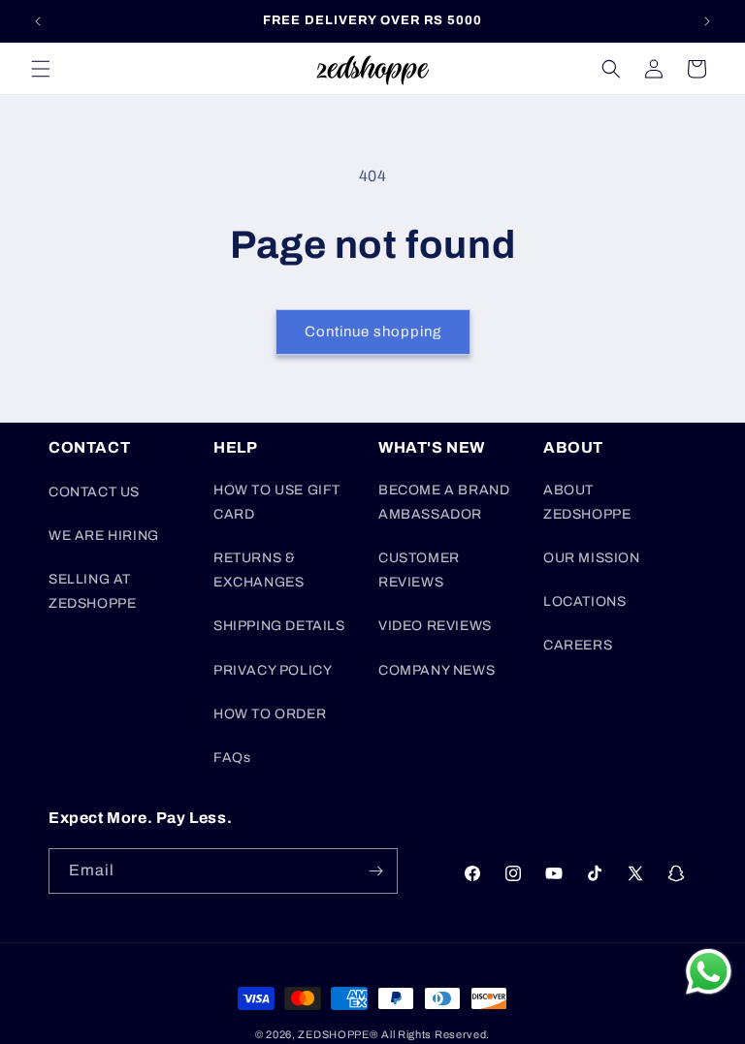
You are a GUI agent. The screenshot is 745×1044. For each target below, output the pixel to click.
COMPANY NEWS (436, 670)
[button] (40, 68)
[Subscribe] (375, 871)
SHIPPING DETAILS (279, 625)
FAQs (231, 757)
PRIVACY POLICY (272, 670)
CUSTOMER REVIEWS (419, 570)
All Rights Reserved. (435, 1034)
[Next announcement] (707, 21)
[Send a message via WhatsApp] (708, 971)
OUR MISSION (591, 558)
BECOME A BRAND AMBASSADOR (443, 502)
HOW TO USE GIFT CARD (276, 502)
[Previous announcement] (37, 21)
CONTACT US (94, 492)
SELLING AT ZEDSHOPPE (92, 591)
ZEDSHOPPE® (337, 1034)
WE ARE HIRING (104, 535)
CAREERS (577, 645)
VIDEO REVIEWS (435, 625)
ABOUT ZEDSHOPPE (587, 502)
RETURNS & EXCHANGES (258, 570)
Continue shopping (373, 331)
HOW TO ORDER (269, 714)
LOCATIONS (584, 601)
